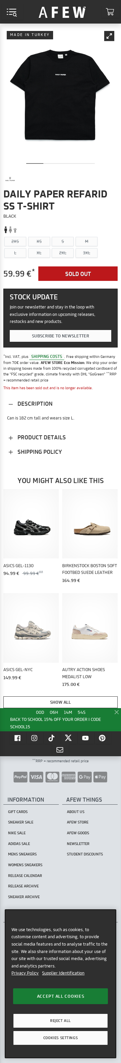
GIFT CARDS (18, 811)
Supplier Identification (63, 973)
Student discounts (85, 854)
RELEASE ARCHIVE (23, 886)
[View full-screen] (109, 36)
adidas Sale (19, 843)
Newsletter (78, 843)
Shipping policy (39, 451)
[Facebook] (18, 737)
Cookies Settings (60, 1037)
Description (34, 403)
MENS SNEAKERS (22, 854)
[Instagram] (35, 737)
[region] (60, 983)
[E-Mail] (60, 749)
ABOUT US (75, 811)
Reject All (60, 1020)
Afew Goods (78, 833)
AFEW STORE (62, 12)
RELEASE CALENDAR (25, 875)
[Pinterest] (103, 737)
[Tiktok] (52, 737)
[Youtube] (86, 737)
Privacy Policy (25, 973)
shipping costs (46, 356)
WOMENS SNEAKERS (25, 865)
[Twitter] (69, 737)
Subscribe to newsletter (60, 335)
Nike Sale (17, 833)
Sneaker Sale (20, 822)
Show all (60, 702)
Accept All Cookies (60, 996)
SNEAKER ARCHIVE (24, 896)
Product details (41, 437)
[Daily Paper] (10, 179)
